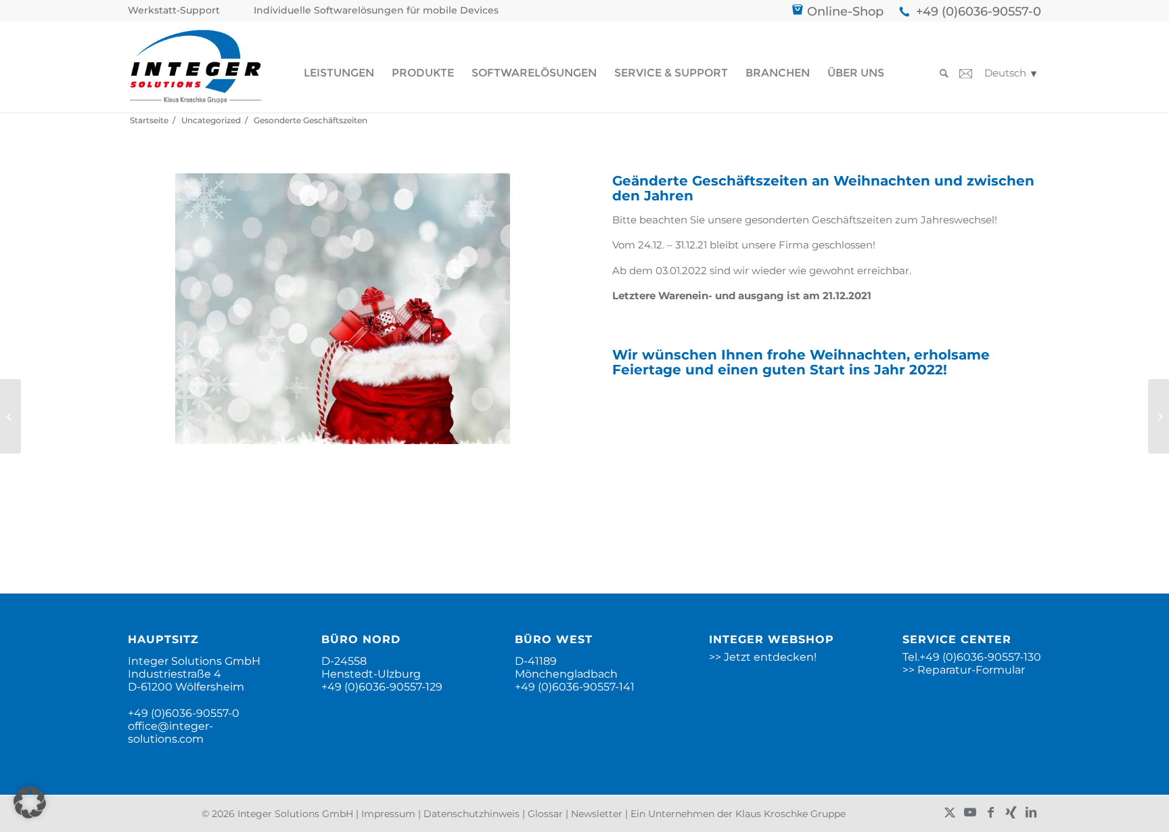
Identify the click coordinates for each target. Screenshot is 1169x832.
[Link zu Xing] (1011, 812)
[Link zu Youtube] (970, 812)
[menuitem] (177, 10)
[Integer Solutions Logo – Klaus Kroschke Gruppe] (195, 66)
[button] (30, 802)
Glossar (545, 814)
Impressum (388, 814)
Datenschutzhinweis (471, 814)
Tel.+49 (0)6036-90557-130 (971, 657)
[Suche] (939, 73)
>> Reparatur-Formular (963, 669)
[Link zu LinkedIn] (1031, 812)
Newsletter (596, 814)
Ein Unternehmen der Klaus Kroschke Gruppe (738, 814)
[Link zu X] (950, 812)
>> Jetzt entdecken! (763, 657)
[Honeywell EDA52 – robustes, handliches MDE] (1158, 416)
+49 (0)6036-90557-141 (575, 686)
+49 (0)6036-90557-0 (978, 11)
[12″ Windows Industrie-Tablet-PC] (10, 416)
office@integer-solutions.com (170, 732)
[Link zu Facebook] (990, 812)
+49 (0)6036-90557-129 (381, 686)
